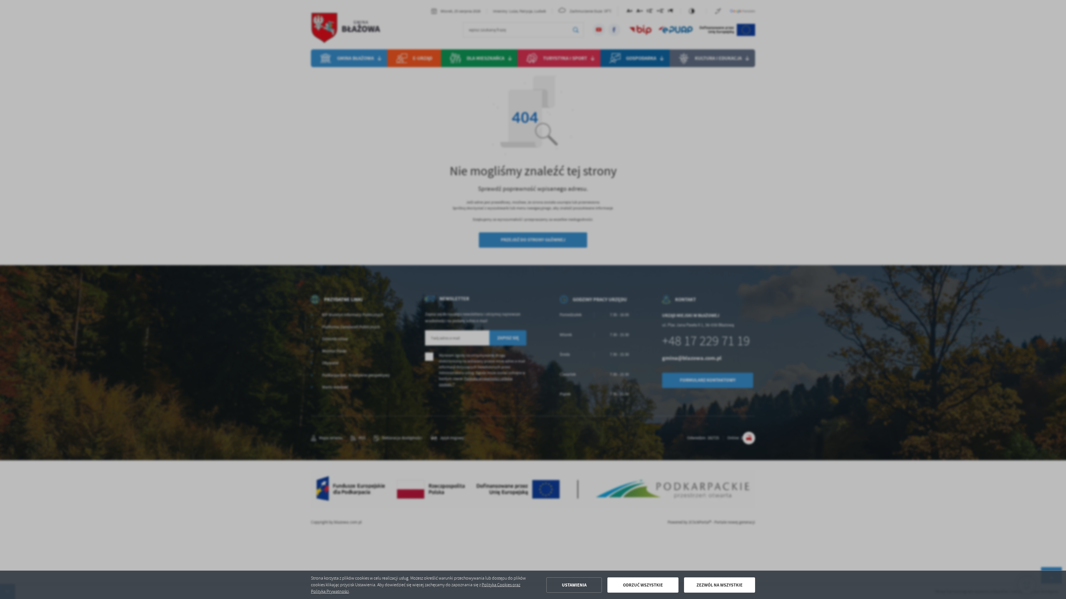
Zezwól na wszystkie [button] (720, 585)
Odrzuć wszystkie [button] (643, 585)
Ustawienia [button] (574, 585)
